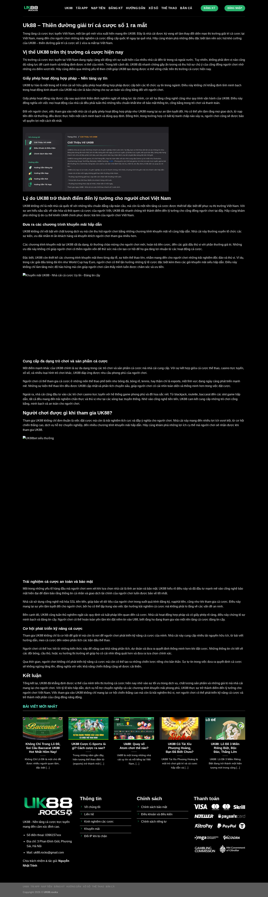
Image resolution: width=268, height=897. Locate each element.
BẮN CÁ (186, 8)
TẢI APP (82, 8)
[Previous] (22, 748)
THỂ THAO (169, 8)
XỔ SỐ (153, 8)
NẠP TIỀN (98, 8)
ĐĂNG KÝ (116, 8)
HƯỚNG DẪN (135, 8)
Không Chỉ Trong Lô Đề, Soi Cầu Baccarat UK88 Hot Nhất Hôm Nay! (43, 748)
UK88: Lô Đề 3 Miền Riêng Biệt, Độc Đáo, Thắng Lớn (225, 748)
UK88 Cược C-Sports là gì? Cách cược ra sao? (88, 746)
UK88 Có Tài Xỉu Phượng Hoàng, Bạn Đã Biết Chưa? (179, 748)
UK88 (69, 8)
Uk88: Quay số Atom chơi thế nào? (134, 746)
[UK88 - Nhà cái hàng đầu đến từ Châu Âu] (41, 8)
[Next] (246, 748)
